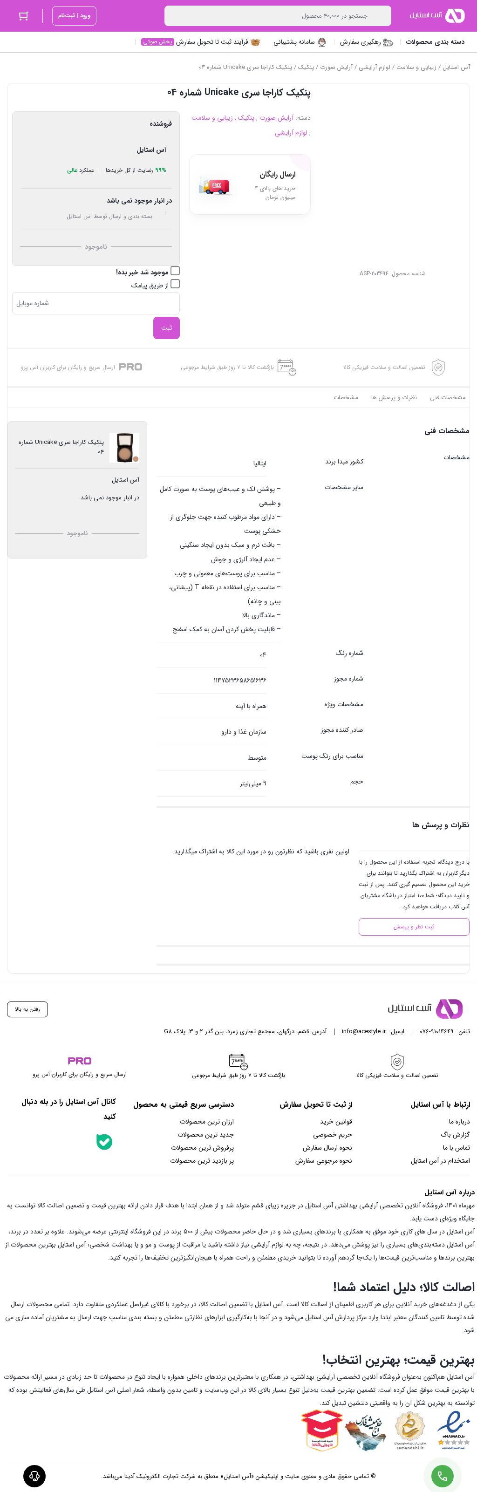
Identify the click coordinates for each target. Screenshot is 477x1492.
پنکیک (306, 67)
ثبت (166, 328)
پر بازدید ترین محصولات (202, 1161)
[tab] (448, 398)
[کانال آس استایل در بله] (104, 1141)
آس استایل (456, 67)
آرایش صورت (336, 67)
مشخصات (346, 397)
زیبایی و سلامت (416, 67)
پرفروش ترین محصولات (202, 1148)
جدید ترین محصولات (205, 1135)
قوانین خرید (336, 1122)
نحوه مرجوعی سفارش (323, 1161)
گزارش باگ (455, 1135)
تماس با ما (456, 1148)
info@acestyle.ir (364, 1031)
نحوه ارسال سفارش (327, 1148)
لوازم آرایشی (374, 67)
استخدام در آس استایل (440, 1161)
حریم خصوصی (332, 1135)
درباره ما (459, 1122)
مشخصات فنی (448, 397)
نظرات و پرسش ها (394, 397)
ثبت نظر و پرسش (414, 926)
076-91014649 (437, 1031)
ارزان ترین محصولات (207, 1122)
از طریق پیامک (150, 285)
